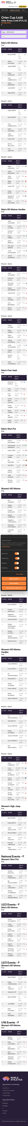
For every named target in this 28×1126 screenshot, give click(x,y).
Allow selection (14, 583)
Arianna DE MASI (12, 619)
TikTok (4, 1113)
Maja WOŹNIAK (12, 997)
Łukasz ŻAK (11, 186)
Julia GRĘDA (11, 1004)
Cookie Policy (6, 546)
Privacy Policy (6, 1095)
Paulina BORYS (12, 823)
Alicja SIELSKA (12, 678)
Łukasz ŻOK (11, 139)
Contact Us (5, 1088)
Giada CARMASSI (12, 698)
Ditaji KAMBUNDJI (13, 664)
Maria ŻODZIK (11, 818)
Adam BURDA (11, 88)
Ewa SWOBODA (12, 604)
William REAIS (11, 93)
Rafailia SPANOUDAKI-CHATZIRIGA (12, 626)
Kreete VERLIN (12, 688)
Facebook (5, 1103)
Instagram (5, 1106)
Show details (19, 574)
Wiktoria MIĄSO (12, 833)
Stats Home (4, 10)
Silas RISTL (11, 465)
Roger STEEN (11, 450)
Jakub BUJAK (11, 293)
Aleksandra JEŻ (12, 992)
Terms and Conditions (8, 1090)
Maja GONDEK (12, 977)
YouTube (4, 1110)
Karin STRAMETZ (12, 740)
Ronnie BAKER (12, 54)
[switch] (17, 558)
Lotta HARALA (12, 668)
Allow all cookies (14, 578)
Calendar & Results (15, 10)
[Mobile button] (14, 2)
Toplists (24, 10)
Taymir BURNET (12, 66)
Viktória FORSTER (13, 736)
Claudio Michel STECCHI (10, 400)
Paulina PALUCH (12, 641)
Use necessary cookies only (14, 588)
